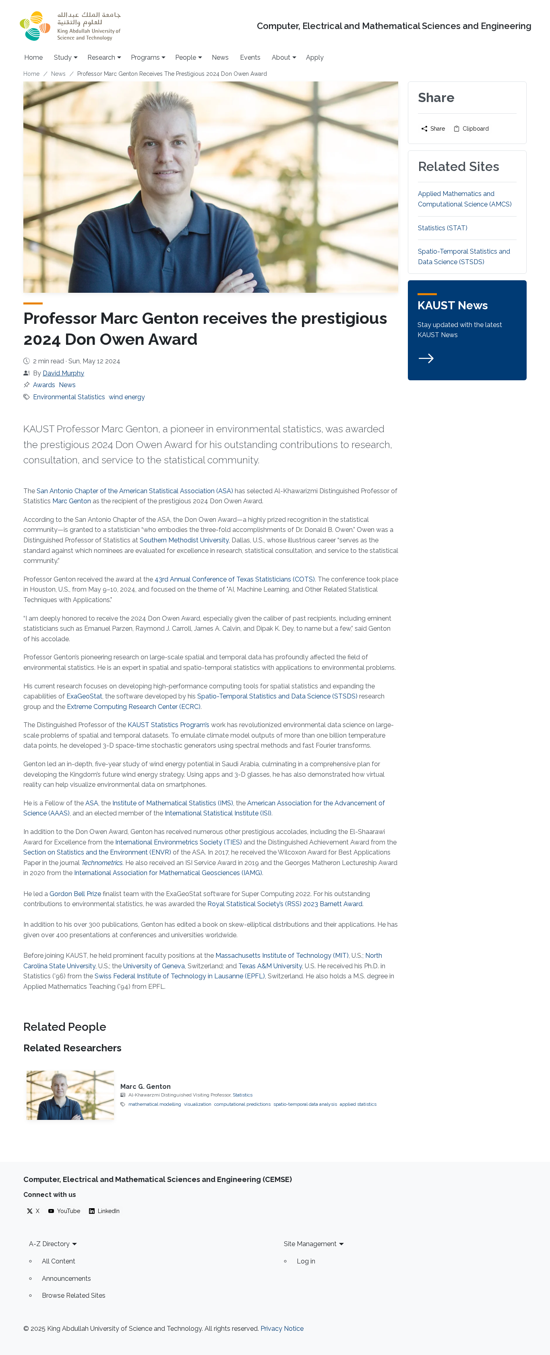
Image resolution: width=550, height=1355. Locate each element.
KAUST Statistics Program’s (168, 725)
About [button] (281, 57)
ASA (91, 803)
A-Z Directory (49, 1244)
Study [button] (63, 57)
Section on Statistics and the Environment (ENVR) (97, 852)
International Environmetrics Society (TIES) (178, 842)
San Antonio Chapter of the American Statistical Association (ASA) (135, 491)
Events (250, 57)
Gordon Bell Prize (75, 894)
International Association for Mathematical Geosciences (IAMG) (168, 873)
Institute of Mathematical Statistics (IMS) (172, 803)
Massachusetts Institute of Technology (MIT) (282, 955)
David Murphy (63, 373)
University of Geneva (154, 966)
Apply (315, 57)
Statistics (242, 1095)
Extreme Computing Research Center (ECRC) (134, 707)
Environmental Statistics (69, 397)
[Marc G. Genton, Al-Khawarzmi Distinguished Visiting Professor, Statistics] (70, 1095)
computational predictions (242, 1104)
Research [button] (101, 57)
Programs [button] (145, 57)
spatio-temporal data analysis (305, 1104)
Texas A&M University (270, 966)
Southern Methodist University (184, 540)
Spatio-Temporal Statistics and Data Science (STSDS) (277, 696)
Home (33, 57)
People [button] (185, 57)
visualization (197, 1104)
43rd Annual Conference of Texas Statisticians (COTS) (235, 579)
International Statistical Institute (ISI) (218, 813)
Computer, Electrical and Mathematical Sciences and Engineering (394, 26)
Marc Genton (71, 501)
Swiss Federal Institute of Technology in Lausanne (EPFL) (180, 976)
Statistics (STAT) (442, 228)
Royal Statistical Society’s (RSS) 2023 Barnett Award (284, 904)
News (220, 57)
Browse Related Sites (73, 1295)
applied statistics (358, 1104)
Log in (306, 1261)
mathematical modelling (154, 1104)
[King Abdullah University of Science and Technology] (70, 26)
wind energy (127, 397)
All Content (58, 1261)
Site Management (310, 1244)
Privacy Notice (282, 1328)
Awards (44, 385)
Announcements (66, 1278)
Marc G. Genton (145, 1086)
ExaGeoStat (84, 696)
